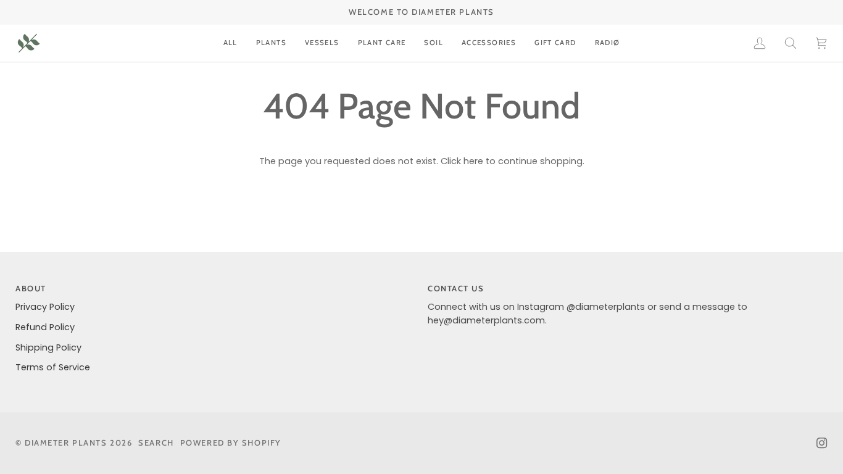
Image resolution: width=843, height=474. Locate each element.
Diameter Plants (66, 442)
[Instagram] (822, 443)
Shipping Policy (48, 347)
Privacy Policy (45, 307)
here (473, 161)
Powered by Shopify (230, 442)
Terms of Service (52, 367)
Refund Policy (45, 327)
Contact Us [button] (456, 288)
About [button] (30, 288)
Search (155, 442)
